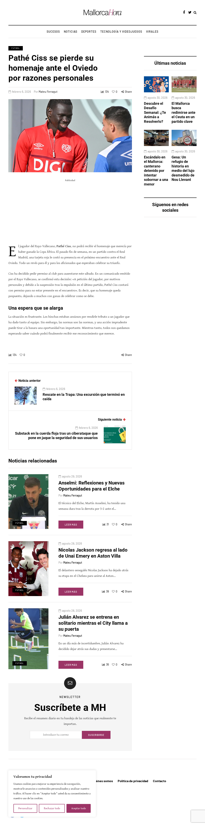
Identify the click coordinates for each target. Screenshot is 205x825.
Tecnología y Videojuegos (121, 31)
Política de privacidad (133, 781)
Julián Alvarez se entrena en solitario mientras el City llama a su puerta (93, 623)
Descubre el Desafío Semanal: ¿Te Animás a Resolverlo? (155, 112)
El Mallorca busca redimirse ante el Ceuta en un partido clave (183, 112)
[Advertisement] (70, 211)
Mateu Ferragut (48, 91)
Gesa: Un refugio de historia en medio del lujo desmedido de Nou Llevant (183, 168)
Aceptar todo (78, 808)
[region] (52, 793)
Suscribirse (96, 734)
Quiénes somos (102, 781)
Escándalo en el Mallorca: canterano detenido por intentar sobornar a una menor (156, 170)
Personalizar (25, 808)
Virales (152, 31)
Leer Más (71, 524)
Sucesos (53, 31)
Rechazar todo (52, 808)
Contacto (159, 781)
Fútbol (15, 48)
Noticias (70, 31)
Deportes (88, 31)
